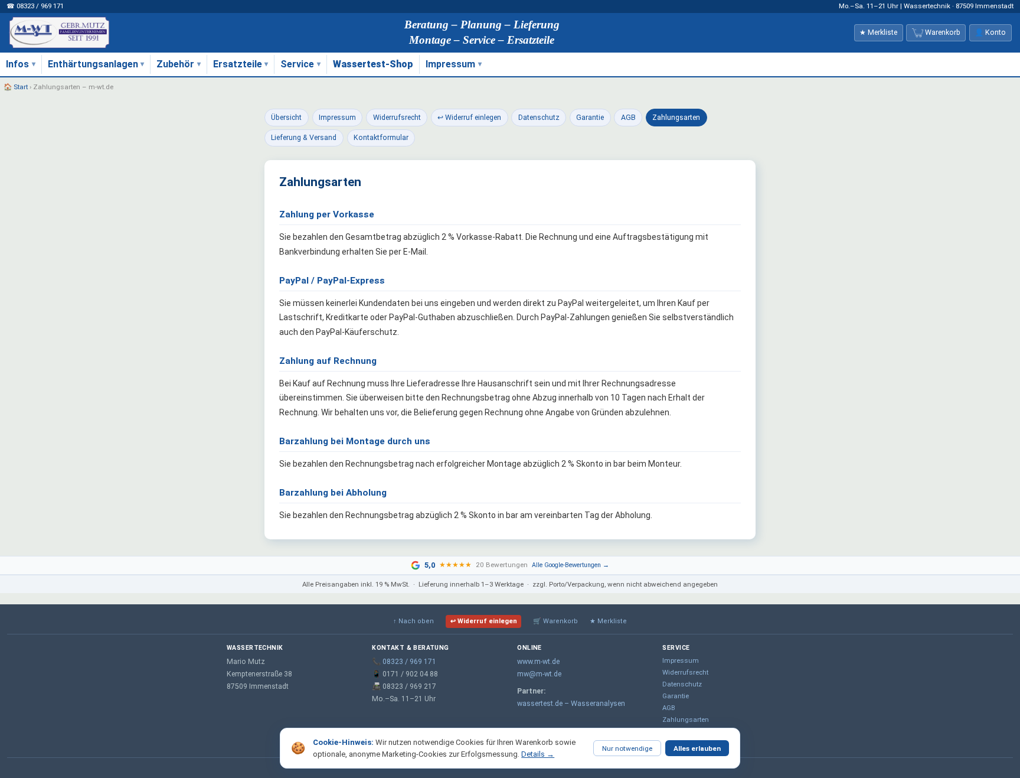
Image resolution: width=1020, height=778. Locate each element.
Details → (537, 754)
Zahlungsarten (676, 117)
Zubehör (175, 64)
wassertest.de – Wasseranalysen (571, 703)
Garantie (590, 117)
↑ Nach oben (413, 621)
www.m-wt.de (538, 661)
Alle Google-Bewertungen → (570, 565)
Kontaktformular (381, 138)
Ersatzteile (237, 64)
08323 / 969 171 (409, 661)
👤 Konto (990, 32)
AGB (628, 117)
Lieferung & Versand (303, 138)
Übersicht (286, 117)
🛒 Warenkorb (555, 621)
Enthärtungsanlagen (93, 64)
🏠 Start (16, 87)
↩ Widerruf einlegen (469, 117)
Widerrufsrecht (397, 117)
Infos (17, 64)
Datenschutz (539, 117)
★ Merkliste (608, 621)
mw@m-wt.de (539, 674)
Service (297, 64)
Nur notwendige (627, 748)
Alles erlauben (697, 748)
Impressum (450, 64)
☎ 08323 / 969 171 (35, 6)
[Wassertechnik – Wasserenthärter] (59, 32)
